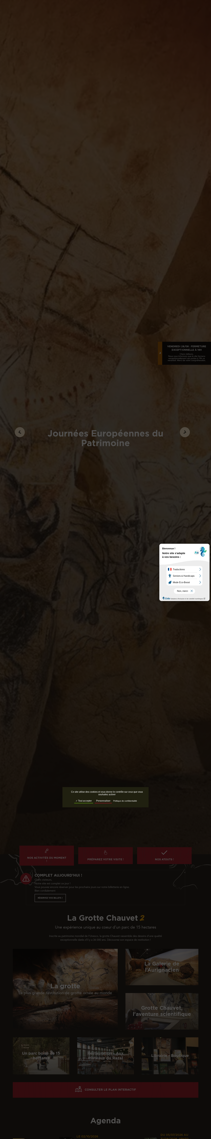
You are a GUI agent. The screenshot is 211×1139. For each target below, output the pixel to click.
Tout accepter (85, 801)
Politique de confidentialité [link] (125, 801)
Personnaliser (103, 801)
